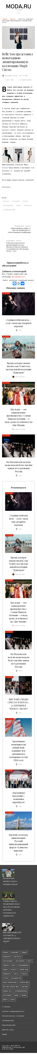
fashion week (24, 982)
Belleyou (6, 201)
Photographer (8, 961)
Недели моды (24, 969)
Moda (13, 965)
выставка (25, 986)
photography (20, 961)
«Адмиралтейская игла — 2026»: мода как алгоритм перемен (18, 323)
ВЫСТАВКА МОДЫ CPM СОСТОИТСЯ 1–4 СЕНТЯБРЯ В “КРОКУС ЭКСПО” (18, 704)
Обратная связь (8, 1030)
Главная (4, 19)
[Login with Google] (18, 283)
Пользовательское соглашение (13, 1016)
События (6, 965)
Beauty (5, 999)
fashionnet (16, 201)
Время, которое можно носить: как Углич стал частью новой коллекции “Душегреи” (18, 368)
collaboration (16, 978)
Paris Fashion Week (10, 982)
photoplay (17, 956)
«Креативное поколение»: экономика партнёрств (18, 797)
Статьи (5, 978)
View (17, 304)
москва (24, 995)
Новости (12, 19)
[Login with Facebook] (14, 283)
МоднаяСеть (7, 956)
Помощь (4, 1034)
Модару (18, 205)
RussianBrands (8, 205)
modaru (25, 201)
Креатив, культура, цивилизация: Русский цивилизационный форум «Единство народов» (18, 842)
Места (16, 974)
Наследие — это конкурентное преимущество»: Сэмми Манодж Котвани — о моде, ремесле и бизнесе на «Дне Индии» (18, 417)
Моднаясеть (28, 205)
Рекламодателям (8, 1020)
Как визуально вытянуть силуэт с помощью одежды (10, 881)
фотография (7, 995)
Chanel (16, 995)
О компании (6, 1007)
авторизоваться (18, 277)
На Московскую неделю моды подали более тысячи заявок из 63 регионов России (18, 466)
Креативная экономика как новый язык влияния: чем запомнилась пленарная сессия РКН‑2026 (18, 751)
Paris (13, 999)
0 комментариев (25, 80)
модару (24, 952)
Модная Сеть (7, 991)
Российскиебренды (9, 210)
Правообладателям (8, 1025)
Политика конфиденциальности (13, 1011)
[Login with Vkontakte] (22, 283)
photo (30, 961)
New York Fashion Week (11, 986)
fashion (24, 974)
